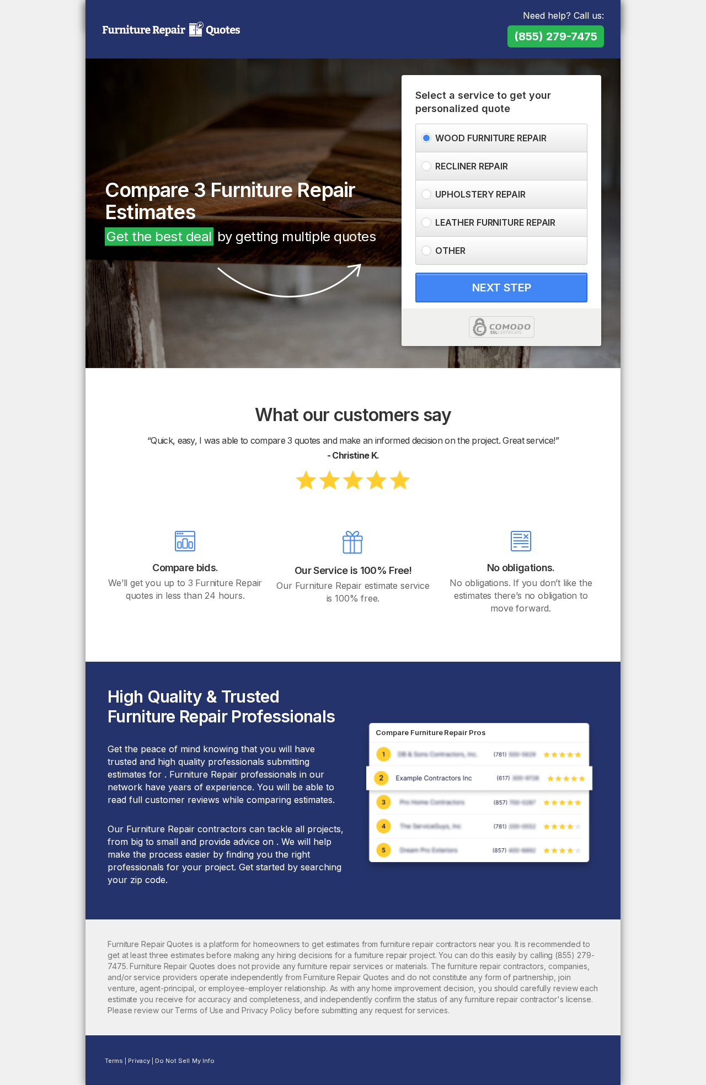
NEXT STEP (501, 287)
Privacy (138, 1061)
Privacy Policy (267, 1010)
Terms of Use (199, 1010)
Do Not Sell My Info (185, 1061)
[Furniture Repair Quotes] (171, 30)
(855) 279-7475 (555, 36)
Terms (114, 1061)
